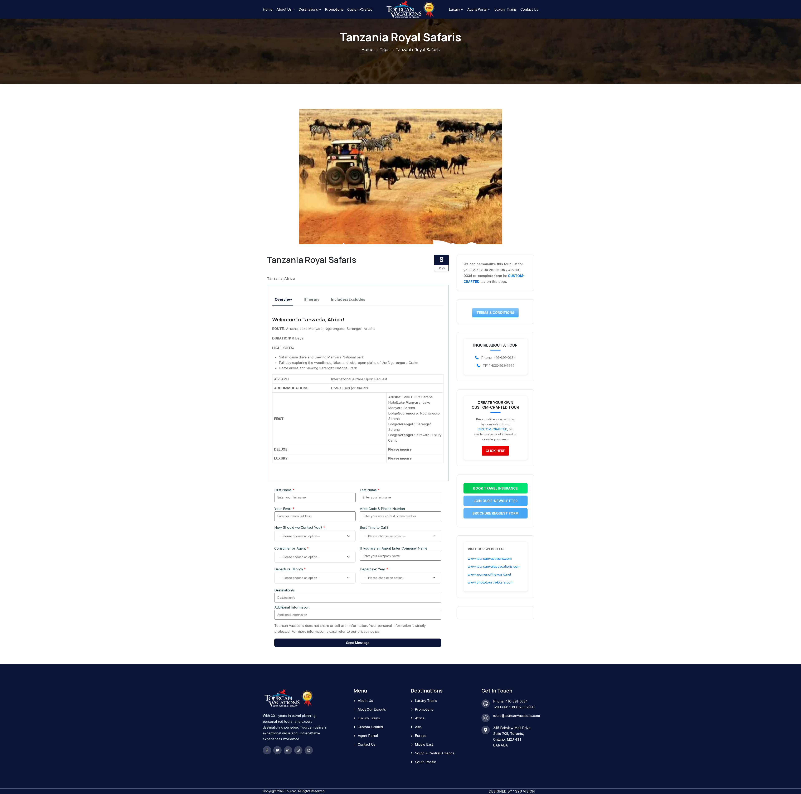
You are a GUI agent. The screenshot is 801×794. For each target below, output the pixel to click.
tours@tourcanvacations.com (516, 716)
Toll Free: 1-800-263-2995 (514, 707)
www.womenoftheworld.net (489, 574)
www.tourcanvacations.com (490, 558)
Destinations (308, 9)
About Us (284, 9)
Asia (418, 727)
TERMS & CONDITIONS (495, 313)
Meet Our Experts (372, 709)
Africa (419, 718)
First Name (284, 490)
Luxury (454, 9)
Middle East (424, 744)
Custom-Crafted (359, 9)
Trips (384, 49)
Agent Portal (477, 9)
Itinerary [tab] (311, 299)
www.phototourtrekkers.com (490, 582)
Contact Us (529, 9)
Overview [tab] (283, 299)
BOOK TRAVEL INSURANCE (495, 488)
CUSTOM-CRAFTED (492, 429)
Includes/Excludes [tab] (348, 299)
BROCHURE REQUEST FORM (495, 513)
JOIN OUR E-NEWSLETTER (496, 501)
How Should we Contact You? (299, 527)
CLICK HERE (495, 451)
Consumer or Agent (291, 548)
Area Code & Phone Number (383, 509)
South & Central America (434, 753)
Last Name (370, 490)
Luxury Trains (505, 9)
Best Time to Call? (374, 527)
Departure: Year (374, 569)
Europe (421, 736)
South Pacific (425, 762)
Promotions (334, 9)
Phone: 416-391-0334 (510, 701)
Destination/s (284, 590)
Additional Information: (292, 607)
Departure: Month (290, 569)
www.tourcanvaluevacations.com (494, 566)
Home (267, 9)
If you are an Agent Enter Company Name (393, 548)
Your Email (284, 509)
